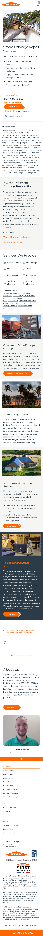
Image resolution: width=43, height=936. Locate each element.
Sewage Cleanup (10, 293)
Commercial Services (11, 789)
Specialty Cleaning (10, 793)
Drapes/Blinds (8, 303)
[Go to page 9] (31, 656)
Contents (6, 308)
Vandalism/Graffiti (25, 306)
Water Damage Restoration (17, 237)
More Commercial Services (17, 373)
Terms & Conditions (10, 825)
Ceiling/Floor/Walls (10, 301)
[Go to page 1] (12, 656)
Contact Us (7, 815)
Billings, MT (32, 173)
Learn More (11, 526)
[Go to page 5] (21, 656)
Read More (11, 707)
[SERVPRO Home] (11, 4)
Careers (6, 811)
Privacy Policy (8, 829)
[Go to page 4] (19, 656)
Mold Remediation (10, 778)
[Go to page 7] (26, 656)
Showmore (7, 227)
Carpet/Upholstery (18, 298)
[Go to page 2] (14, 656)
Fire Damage (8, 774)
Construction (8, 786)
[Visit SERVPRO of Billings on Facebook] (21, 759)
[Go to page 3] (17, 656)
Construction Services (14, 242)
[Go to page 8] (29, 656)
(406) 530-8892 (14, 107)
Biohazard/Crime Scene (27, 293)
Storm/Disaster (9, 782)
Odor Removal (20, 303)
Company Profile (9, 807)
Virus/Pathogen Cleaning (13, 296)
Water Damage (9, 771)
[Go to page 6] (24, 656)
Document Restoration (27, 301)
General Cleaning (10, 797)
